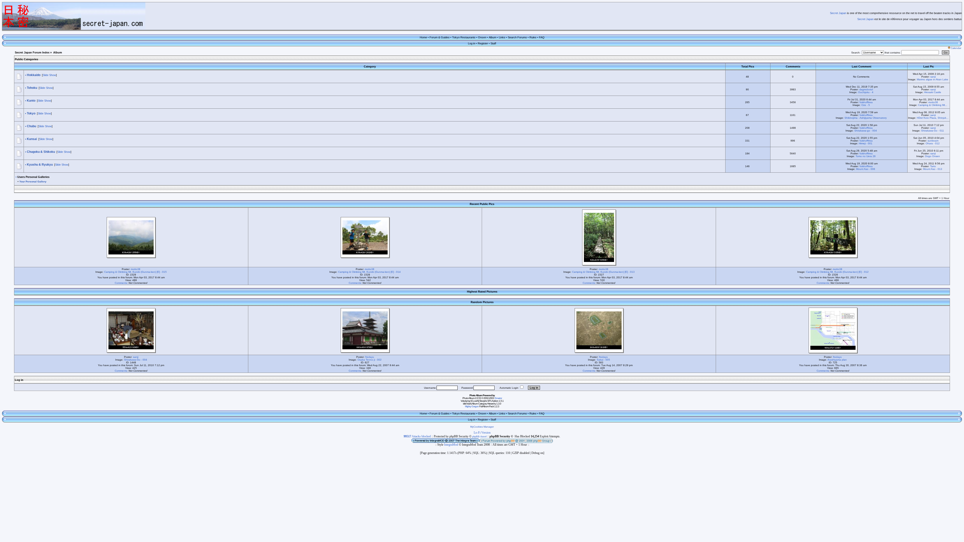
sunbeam (933, 140)
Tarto (933, 166)
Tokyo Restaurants (463, 37)
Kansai (32, 139)
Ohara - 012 (933, 143)
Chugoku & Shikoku (41, 152)
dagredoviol (866, 89)
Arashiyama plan (837, 359)
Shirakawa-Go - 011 (932, 130)
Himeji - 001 (865, 143)
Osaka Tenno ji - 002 (369, 359)
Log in (471, 43)
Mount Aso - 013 (932, 169)
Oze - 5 (865, 105)
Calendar (956, 48)
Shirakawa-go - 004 (865, 130)
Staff (493, 43)
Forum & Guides (440, 37)
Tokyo (31, 113)
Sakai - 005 (603, 359)
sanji (933, 76)
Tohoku (32, 88)
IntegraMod (451, 444)
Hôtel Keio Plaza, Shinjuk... (932, 117)
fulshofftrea (866, 102)
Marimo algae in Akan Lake (932, 79)
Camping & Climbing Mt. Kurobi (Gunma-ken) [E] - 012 (837, 271)
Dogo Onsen (932, 156)
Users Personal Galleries (33, 176)
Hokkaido (33, 75)
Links (502, 37)
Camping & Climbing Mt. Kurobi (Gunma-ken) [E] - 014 (369, 271)
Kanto (31, 100)
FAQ (542, 37)
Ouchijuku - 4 (865, 92)
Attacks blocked (417, 436)
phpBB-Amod (479, 436)
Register (483, 43)
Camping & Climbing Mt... (932, 105)
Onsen (482, 37)
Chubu (31, 126)
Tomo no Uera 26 (866, 156)
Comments (121, 283)
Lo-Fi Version (482, 432)
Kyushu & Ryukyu (40, 164)
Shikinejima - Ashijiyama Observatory (866, 117)
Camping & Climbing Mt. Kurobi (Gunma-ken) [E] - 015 (135, 271)
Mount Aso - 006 (865, 169)
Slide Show (49, 75)
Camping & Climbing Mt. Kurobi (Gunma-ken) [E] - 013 (603, 271)
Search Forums (517, 37)
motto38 (933, 102)
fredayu (369, 357)
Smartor (498, 398)
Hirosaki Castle (932, 92)
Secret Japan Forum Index (32, 52)
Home (423, 37)
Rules (532, 37)
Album (492, 37)
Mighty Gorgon (472, 406)
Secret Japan (838, 13)
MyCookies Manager (482, 426)
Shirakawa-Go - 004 (135, 359)
